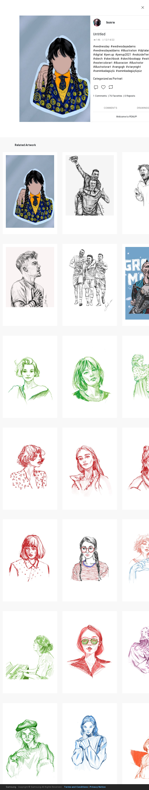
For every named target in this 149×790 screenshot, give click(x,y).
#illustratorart (102, 66)
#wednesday (101, 46)
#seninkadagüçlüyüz (129, 70)
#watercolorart (102, 62)
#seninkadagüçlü (104, 70)
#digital (98, 54)
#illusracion (120, 62)
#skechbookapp (130, 58)
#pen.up (109, 54)
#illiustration (129, 50)
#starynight (133, 66)
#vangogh (118, 66)
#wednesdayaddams (106, 50)
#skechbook (111, 58)
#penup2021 (123, 54)
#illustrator (136, 62)
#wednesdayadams (123, 46)
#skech (98, 58)
